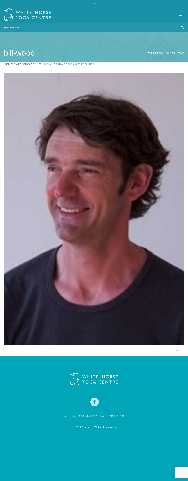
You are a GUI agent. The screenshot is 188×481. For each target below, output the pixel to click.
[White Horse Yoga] (94, 379)
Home (167, 53)
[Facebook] (94, 402)
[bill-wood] (94, 209)
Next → (179, 350)
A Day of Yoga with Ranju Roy (75, 64)
